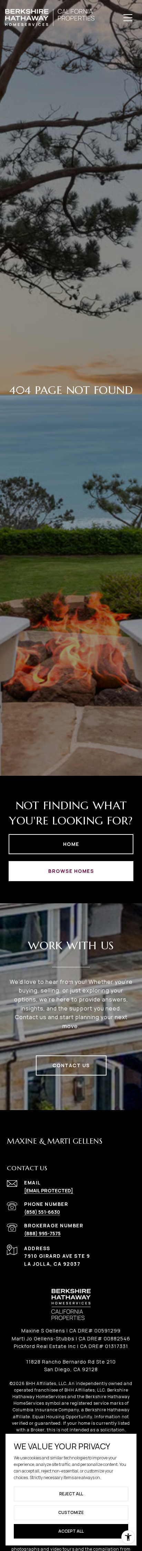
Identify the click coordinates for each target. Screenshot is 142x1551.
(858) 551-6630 (42, 1212)
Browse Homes (71, 871)
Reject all (71, 1494)
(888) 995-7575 (42, 1233)
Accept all (71, 1531)
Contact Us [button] (71, 1065)
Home (71, 844)
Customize (71, 1512)
